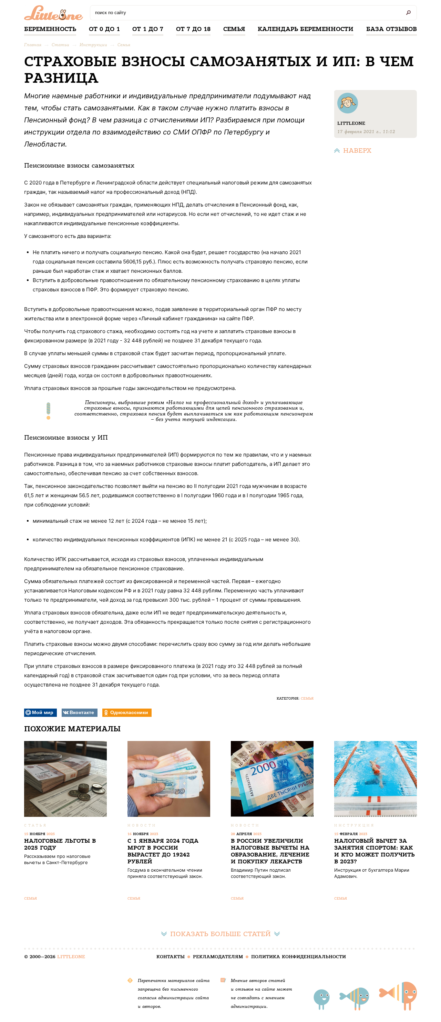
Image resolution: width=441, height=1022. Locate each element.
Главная (32, 45)
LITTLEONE (71, 957)
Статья (35, 825)
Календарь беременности (305, 29)
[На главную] (55, 14)
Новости (142, 825)
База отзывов (391, 29)
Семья (234, 29)
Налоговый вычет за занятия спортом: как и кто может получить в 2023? (374, 851)
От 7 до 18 (193, 29)
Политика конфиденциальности (298, 957)
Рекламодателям (218, 957)
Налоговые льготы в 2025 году (60, 844)
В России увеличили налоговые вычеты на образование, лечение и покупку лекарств (270, 851)
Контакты (170, 957)
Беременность (50, 29)
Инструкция (354, 825)
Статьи (60, 45)
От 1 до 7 (147, 29)
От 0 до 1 (104, 29)
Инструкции (93, 45)
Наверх (357, 150)
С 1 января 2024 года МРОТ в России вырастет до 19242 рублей (162, 851)
